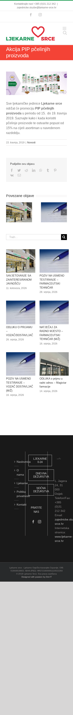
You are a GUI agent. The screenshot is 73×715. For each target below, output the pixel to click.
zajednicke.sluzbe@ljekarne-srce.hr (36, 7)
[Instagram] (39, 521)
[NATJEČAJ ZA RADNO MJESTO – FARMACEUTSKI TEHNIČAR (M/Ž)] (54, 312)
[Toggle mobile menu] (65, 28)
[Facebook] (33, 521)
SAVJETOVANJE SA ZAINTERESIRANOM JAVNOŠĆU (19, 279)
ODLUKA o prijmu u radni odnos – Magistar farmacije (53, 382)
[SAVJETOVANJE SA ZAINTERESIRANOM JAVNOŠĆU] (20, 261)
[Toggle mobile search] (65, 33)
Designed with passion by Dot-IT (36, 577)
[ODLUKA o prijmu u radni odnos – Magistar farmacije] (54, 364)
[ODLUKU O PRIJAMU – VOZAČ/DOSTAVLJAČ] (20, 312)
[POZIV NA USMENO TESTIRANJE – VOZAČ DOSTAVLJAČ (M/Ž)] (20, 364)
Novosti (31, 142)
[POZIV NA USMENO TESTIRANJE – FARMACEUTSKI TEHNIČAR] (54, 261)
